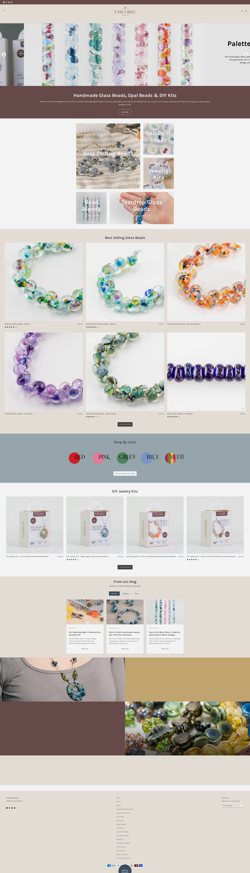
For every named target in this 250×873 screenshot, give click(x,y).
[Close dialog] (161, 414)
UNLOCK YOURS (144, 438)
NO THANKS (144, 445)
